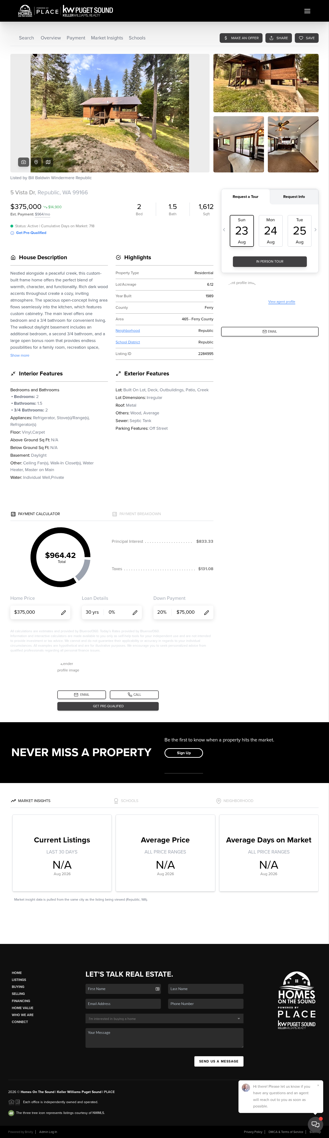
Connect (20, 1022)
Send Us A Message (219, 1061)
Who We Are (22, 1015)
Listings (19, 980)
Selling (18, 994)
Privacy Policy (253, 1132)
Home (17, 973)
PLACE (109, 1092)
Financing (21, 1001)
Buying (18, 987)
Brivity (29, 1132)
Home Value (22, 1008)
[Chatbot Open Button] (315, 1124)
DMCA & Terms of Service (286, 1132)
